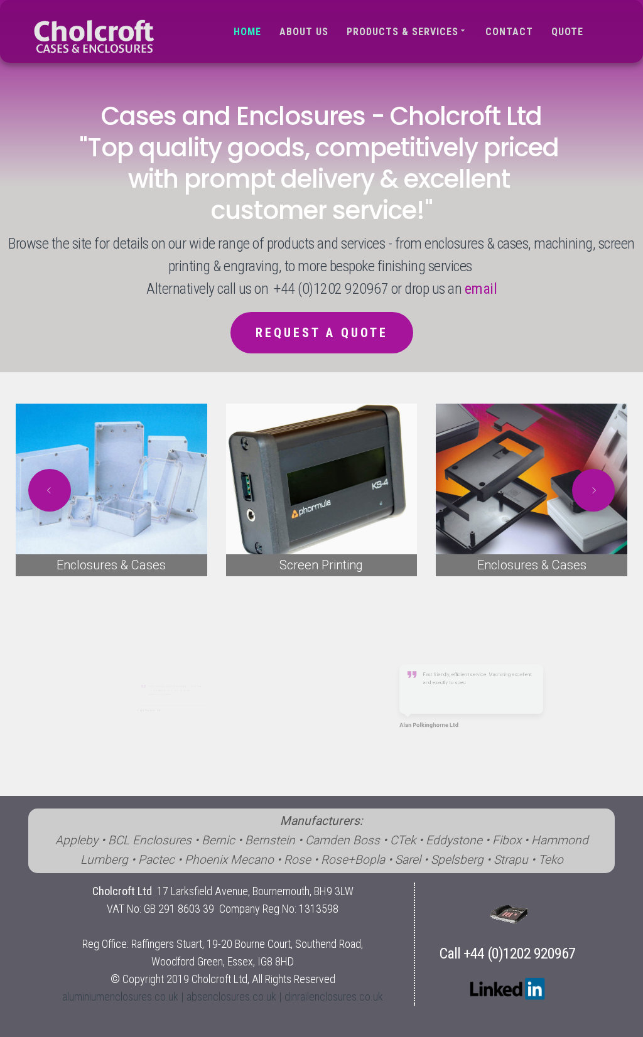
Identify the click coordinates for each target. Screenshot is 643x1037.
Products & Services (402, 32)
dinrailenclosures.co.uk (333, 996)
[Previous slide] (49, 490)
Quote (567, 32)
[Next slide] (593, 490)
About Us (303, 32)
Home (247, 32)
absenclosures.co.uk (231, 996)
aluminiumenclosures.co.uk (120, 996)
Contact (509, 32)
